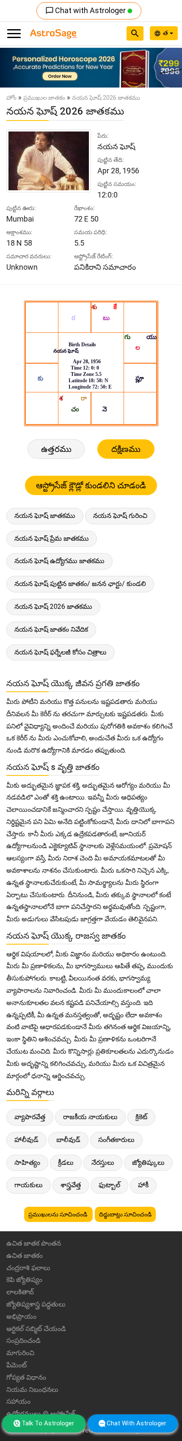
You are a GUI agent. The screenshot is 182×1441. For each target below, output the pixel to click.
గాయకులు (28, 1185)
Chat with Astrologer (86, 10)
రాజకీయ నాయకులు (90, 1117)
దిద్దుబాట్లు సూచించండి (125, 1214)
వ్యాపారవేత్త (29, 1117)
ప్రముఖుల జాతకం (44, 97)
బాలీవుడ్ (68, 1140)
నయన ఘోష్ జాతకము (44, 516)
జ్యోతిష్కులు (148, 1163)
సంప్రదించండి (23, 1341)
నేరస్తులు (102, 1163)
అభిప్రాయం (21, 1316)
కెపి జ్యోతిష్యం (24, 1280)
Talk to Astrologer (48, 1423)
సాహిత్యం (27, 1163)
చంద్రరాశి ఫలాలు (28, 1268)
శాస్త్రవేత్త (71, 1185)
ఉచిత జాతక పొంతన (33, 1243)
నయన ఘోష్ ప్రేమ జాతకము (51, 538)
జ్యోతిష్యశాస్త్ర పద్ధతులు (36, 1304)
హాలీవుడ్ (26, 1140)
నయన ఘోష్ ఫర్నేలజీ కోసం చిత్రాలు (60, 652)
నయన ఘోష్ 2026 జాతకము (53, 607)
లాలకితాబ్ (20, 1292)
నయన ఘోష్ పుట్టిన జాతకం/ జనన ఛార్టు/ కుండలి (80, 584)
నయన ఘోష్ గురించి (120, 516)
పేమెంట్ (16, 1365)
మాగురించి (20, 1353)
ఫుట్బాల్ (109, 1185)
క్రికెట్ (141, 1117)
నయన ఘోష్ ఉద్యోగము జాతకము (59, 561)
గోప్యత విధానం (26, 1377)
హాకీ (143, 1185)
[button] (14, 68)
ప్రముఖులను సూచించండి (58, 1214)
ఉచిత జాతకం (24, 1256)
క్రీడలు (66, 1163)
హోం (11, 97)
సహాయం (18, 1401)
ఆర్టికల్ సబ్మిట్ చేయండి (36, 1329)
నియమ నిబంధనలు (32, 1390)
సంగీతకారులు (116, 1140)
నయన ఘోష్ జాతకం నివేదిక (51, 629)
